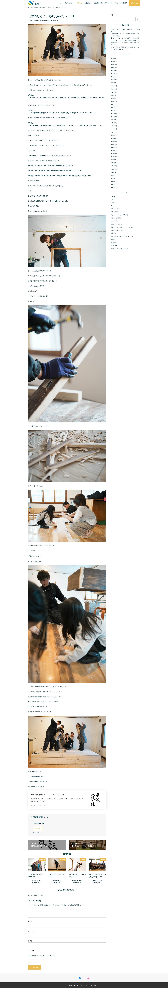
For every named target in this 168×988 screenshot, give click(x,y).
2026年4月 (114, 67)
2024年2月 (114, 126)
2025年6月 (114, 86)
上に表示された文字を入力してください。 (42, 956)
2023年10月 (114, 135)
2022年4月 (114, 166)
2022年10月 (114, 150)
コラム (112, 205)
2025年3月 (114, 95)
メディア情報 (114, 221)
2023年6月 (114, 138)
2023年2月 (114, 144)
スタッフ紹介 (114, 212)
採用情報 (113, 233)
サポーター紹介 (115, 209)
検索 (112, 15)
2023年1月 (114, 147)
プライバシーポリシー (92, 985)
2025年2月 (114, 98)
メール (31, 931)
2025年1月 (114, 101)
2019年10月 (114, 181)
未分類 (112, 239)
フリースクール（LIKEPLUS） (120, 215)
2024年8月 (114, 116)
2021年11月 (114, 178)
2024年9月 (114, 113)
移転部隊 (55, 20)
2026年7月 (114, 61)
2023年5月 (114, 141)
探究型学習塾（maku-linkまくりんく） (122, 236)
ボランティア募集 (116, 218)
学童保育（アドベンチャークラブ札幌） (122, 227)
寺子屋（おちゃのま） (117, 230)
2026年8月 (114, 58)
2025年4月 (114, 92)
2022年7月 (114, 157)
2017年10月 (114, 187)
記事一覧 (38, 828)
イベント (113, 202)
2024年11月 (114, 107)
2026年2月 (114, 70)
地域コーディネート (116, 224)
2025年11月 (114, 73)
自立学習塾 (114, 245)
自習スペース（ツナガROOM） (120, 249)
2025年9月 (114, 80)
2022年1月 (114, 175)
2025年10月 (114, 76)
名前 (30, 921)
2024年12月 (114, 104)
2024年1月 (114, 129)
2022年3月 (114, 169)
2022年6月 (114, 160)
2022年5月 (114, 163)
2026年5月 (114, 64)
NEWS (112, 199)
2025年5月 (114, 89)
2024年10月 (114, 110)
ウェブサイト (38, 833)
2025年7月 (114, 83)
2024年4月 (114, 123)
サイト (30, 941)
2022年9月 (114, 153)
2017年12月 (114, 184)
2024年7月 (114, 120)
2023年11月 (114, 132)
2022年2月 (114, 172)
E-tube (113, 196)
